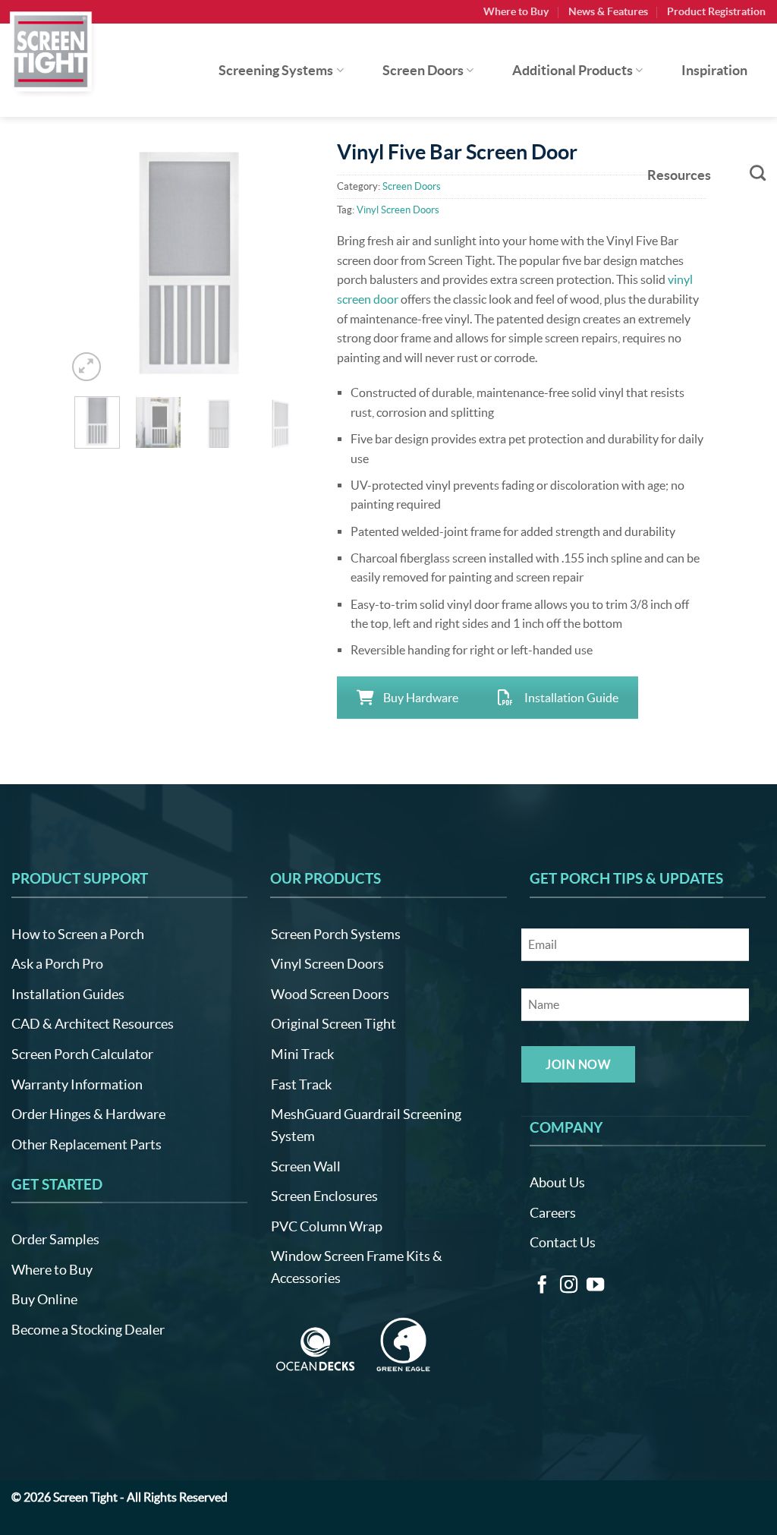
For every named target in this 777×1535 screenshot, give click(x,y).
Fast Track (301, 1084)
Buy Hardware (420, 697)
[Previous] (90, 263)
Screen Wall (306, 1166)
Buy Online (44, 1299)
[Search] (758, 173)
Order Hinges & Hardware (88, 1114)
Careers (553, 1213)
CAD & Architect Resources (92, 1024)
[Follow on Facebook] (542, 1286)
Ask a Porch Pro (57, 964)
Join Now (578, 1064)
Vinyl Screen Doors (327, 964)
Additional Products (572, 70)
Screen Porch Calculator (82, 1054)
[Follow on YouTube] (595, 1286)
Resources (679, 175)
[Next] (286, 263)
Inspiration (714, 70)
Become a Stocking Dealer (88, 1330)
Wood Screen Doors (330, 994)
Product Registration (716, 11)
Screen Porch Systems (336, 934)
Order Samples (55, 1239)
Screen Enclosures (324, 1196)
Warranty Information (77, 1084)
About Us (557, 1182)
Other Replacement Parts (86, 1144)
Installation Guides (67, 994)
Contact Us (563, 1242)
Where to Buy (516, 11)
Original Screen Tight (333, 1024)
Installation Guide (571, 697)
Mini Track (302, 1054)
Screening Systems (276, 70)
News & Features (608, 11)
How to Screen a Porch (77, 934)
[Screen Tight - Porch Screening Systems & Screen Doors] (51, 51)
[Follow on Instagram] (568, 1286)
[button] (87, 367)
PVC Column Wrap (326, 1226)
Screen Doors (423, 70)
